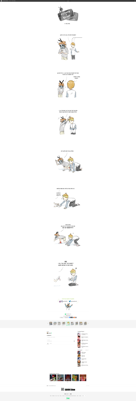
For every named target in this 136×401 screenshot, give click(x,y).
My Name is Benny (5, 0)
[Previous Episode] (66, 1)
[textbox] (61, 337)
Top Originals (80, 350)
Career (77, 395)
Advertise (63, 395)
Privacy (60, 395)
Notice (47, 385)
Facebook (132, 0)
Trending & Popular (81, 331)
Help (56, 395)
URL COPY (135, 0)
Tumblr (72, 317)
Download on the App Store (72, 390)
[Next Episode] (69, 1)
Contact (80, 395)
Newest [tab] (51, 343)
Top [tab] (47, 343)
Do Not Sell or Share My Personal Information (70, 395)
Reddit (74, 317)
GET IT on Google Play (67, 390)
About (50, 395)
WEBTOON (1, 0)
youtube (71, 394)
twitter (69, 394)
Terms (58, 395)
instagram (67, 394)
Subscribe (130, 0)
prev (48, 377)
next (87, 377)
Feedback (53, 395)
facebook (65, 394)
